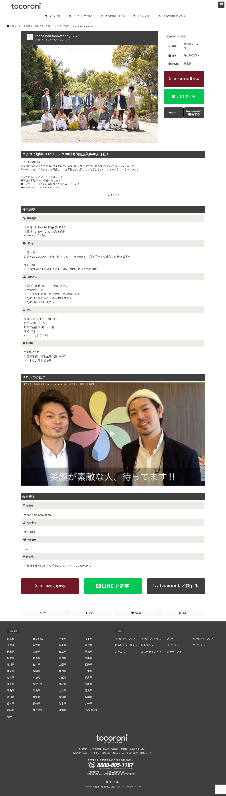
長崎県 (36, 703)
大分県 (88, 703)
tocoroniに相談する (194, 113)
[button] (24, 94)
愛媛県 (36, 696)
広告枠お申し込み (137, 749)
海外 (9, 716)
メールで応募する (186, 79)
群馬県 (36, 658)
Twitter (107, 782)
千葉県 (62, 638)
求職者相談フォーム (114, 15)
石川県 (10, 664)
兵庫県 (88, 677)
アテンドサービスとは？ (100, 753)
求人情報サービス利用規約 (90, 749)
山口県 (62, 690)
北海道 (10, 645)
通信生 (170, 638)
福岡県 (88, 696)
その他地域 (91, 710)
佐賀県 (10, 703)
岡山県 (10, 690)
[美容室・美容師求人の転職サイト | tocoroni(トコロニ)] (26, 5)
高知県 (62, 696)
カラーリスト (174, 651)
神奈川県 (38, 638)
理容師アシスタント (204, 638)
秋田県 (10, 651)
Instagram (114, 782)
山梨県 (62, 664)
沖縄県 (62, 710)
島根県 (88, 684)
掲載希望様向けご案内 (173, 15)
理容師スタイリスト (126, 645)
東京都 (10, 638)
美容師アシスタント (126, 638)
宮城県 (88, 645)
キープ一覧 (53, 15)
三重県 (88, 671)
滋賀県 (10, 677)
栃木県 (10, 658)
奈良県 (10, 684)
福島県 (62, 651)
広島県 (36, 690)
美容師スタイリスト (152, 638)
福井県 (36, 664)
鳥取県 (62, 684)
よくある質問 (143, 15)
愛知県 (62, 671)
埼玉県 (88, 638)
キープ (174, 112)
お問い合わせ (145, 753)
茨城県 (88, 651)
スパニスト (121, 651)
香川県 (10, 696)
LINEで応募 (186, 96)
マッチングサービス (81, 15)
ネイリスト (173, 645)
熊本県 (62, 703)
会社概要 (124, 749)
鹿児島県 (38, 710)
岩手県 (62, 645)
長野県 (88, 664)
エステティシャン (151, 651)
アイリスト (199, 645)
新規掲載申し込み (80, 753)
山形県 (36, 651)
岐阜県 (10, 671)
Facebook (111, 782)
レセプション (148, 645)
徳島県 (88, 690)
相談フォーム (118, 753)
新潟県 (62, 658)
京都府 (36, 677)
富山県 (88, 658)
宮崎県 (10, 710)
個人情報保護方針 (110, 749)
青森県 (36, 645)
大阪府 (62, 677)
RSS (117, 782)
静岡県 (36, 671)
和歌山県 (38, 684)
